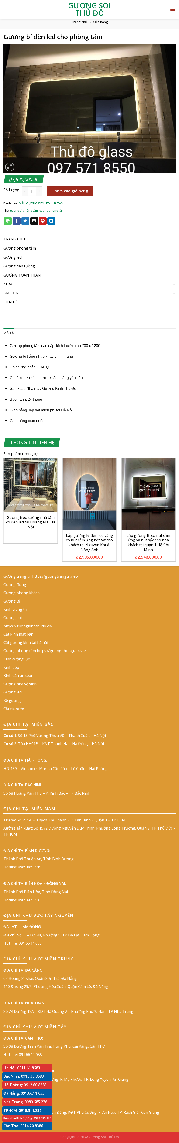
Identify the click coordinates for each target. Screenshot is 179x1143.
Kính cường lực (16, 659)
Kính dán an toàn (18, 675)
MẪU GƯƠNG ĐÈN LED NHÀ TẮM (41, 203)
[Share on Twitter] (25, 221)
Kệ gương (12, 700)
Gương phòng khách (21, 592)
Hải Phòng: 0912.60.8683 (25, 1084)
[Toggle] (174, 284)
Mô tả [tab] (8, 333)
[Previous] (3, 511)
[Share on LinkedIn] (51, 221)
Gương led (12, 257)
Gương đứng (14, 584)
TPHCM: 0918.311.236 (22, 1110)
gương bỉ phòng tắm (24, 210)
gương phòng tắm (51, 210)
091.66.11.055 (30, 943)
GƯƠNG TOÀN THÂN (22, 275)
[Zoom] (9, 167)
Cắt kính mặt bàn (18, 634)
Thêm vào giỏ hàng (70, 190)
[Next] (175, 511)
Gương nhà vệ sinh (20, 683)
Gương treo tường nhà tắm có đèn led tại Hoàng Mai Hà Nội (30, 522)
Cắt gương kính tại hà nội (25, 642)
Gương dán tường (19, 266)
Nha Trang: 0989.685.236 (25, 1101)
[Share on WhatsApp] (8, 221)
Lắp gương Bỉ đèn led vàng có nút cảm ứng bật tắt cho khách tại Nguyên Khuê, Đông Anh (89, 542)
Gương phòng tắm (19, 248)
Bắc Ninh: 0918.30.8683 (23, 1076)
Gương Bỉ (11, 601)
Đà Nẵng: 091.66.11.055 (24, 1093)
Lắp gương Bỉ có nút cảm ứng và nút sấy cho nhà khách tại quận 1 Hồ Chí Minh (148, 542)
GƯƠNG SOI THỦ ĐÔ (89, 9)
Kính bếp (11, 667)
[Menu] (173, 9)
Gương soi (12, 617)
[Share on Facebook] (17, 221)
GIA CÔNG (12, 293)
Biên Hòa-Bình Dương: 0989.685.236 (27, 1118)
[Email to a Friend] (34, 221)
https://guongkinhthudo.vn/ (27, 626)
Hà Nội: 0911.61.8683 (21, 1067)
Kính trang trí (15, 609)
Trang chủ (79, 22)
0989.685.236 (29, 867)
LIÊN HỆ (10, 302)
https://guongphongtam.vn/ (61, 650)
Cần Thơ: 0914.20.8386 (23, 1125)
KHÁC (8, 284)
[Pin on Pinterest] (43, 221)
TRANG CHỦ (14, 239)
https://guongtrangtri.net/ (55, 576)
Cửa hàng (100, 22)
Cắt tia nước (13, 708)
